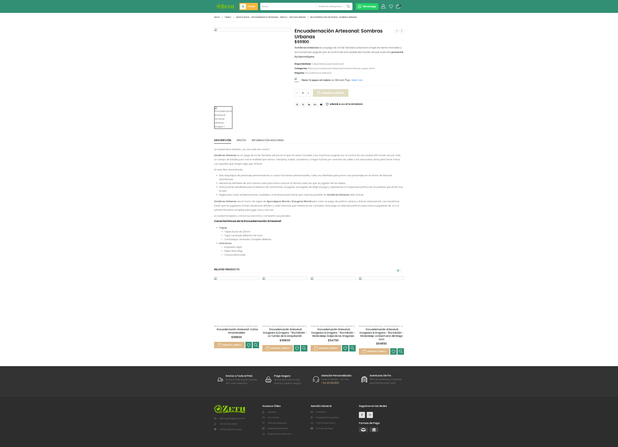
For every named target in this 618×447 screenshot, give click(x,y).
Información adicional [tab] (268, 140)
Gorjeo (303, 104)
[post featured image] (236, 299)
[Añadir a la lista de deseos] (248, 345)
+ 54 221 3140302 (330, 383)
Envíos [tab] (241, 140)
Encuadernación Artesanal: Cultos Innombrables (237, 331)
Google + (315, 104)
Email (321, 104)
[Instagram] (370, 415)
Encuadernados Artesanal (329, 68)
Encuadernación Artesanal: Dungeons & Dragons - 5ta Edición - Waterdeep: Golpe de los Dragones (333, 333)
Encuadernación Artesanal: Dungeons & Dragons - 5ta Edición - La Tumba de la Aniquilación (285, 333)
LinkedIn (309, 104)
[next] (401, 31)
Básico (311, 68)
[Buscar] (348, 6)
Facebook (297, 104)
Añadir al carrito (333, 93)
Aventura (266, 326)
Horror (249, 326)
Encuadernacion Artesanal (318, 73)
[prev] (397, 31)
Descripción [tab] (222, 140)
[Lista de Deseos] (391, 7)
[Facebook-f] (362, 415)
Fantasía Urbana (351, 68)
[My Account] (383, 6)
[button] (398, 270)
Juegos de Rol (368, 68)
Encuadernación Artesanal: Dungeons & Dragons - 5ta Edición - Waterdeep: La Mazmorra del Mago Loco (381, 334)
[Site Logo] (225, 6)
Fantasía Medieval (305, 326)
